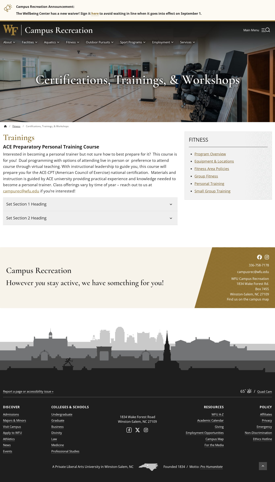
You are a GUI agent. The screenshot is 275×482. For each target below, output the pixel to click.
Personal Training (209, 183)
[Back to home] (5, 126)
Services (185, 42)
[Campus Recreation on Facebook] (259, 257)
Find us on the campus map (248, 299)
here (95, 13)
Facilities (28, 42)
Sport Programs (131, 42)
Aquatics (50, 42)
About (7, 42)
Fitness (71, 42)
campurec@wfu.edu (21, 191)
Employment (161, 42)
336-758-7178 (259, 265)
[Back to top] (263, 466)
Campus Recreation (59, 30)
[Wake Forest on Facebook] (129, 431)
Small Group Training (212, 191)
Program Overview (210, 154)
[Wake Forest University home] (10, 30)
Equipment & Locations (214, 161)
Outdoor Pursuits (98, 42)
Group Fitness (206, 176)
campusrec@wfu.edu (253, 272)
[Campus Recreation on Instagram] (267, 257)
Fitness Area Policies (211, 168)
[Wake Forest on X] (137, 431)
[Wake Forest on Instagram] (146, 431)
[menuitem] (8, 126)
